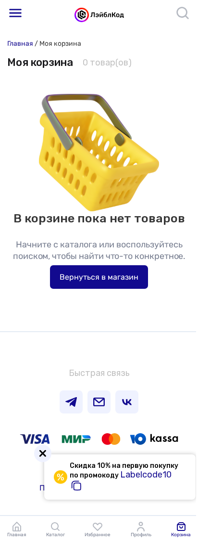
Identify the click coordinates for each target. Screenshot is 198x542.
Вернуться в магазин (99, 277)
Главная (20, 43)
